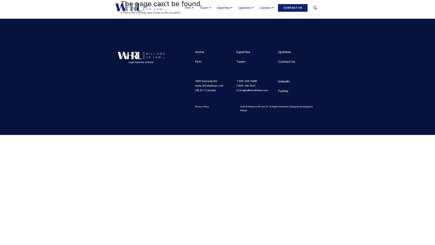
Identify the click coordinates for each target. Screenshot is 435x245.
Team (204, 8)
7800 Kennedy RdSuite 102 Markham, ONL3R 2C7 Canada (209, 85)
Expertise (223, 8)
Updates (244, 8)
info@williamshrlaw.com (253, 90)
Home (199, 52)
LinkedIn (284, 81)
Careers (265, 8)
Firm (188, 8)
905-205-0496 (248, 81)
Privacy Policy (202, 106)
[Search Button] (315, 8)
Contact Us (286, 62)
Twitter (283, 91)
